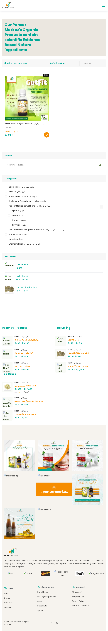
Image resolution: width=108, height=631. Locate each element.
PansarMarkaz (15, 621)
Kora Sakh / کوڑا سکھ (23, 353)
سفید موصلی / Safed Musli (25, 386)
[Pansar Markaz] (8, 5)
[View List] (102, 63)
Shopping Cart (78, 596)
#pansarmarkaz (54, 491)
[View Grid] (93, 63)
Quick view (30, 116)
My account (77, 592)
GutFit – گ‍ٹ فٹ (11, 132)
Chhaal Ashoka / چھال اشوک (26, 340)
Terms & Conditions (80, 605)
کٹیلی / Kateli (22, 276)
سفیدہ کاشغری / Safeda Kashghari (29, 401)
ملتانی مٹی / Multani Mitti (27, 287)
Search (99, 165)
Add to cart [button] (46, 135)
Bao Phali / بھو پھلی (22, 366)
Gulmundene (22, 264)
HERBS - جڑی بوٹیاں (21, 336)
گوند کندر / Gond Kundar (78, 366)
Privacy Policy (78, 601)
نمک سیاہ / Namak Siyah (25, 414)
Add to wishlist (23, 116)
